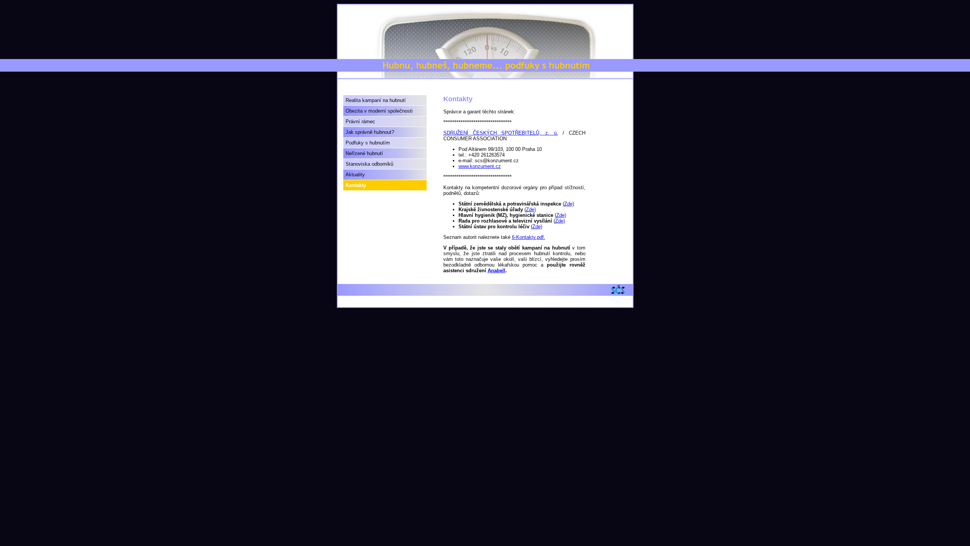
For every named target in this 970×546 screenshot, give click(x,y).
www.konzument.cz (479, 166)
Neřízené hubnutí (364, 153)
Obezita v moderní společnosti (379, 111)
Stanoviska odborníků (369, 164)
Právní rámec (360, 121)
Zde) (569, 204)
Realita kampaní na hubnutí (376, 100)
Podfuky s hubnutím (368, 143)
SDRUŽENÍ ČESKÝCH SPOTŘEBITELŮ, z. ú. (500, 133)
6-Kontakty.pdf (528, 237)
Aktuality (355, 174)
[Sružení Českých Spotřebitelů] (620, 289)
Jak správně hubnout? (370, 132)
